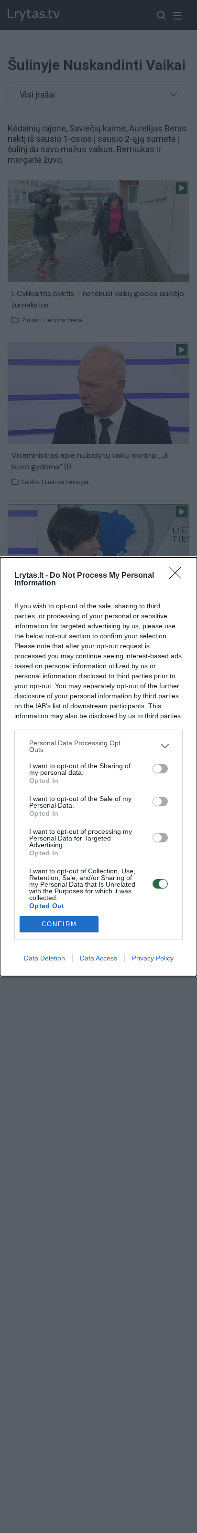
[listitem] (98, 746)
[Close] (178, 576)
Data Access (98, 958)
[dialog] (98, 766)
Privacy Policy (153, 958)
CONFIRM (59, 924)
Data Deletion (44, 958)
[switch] (160, 768)
